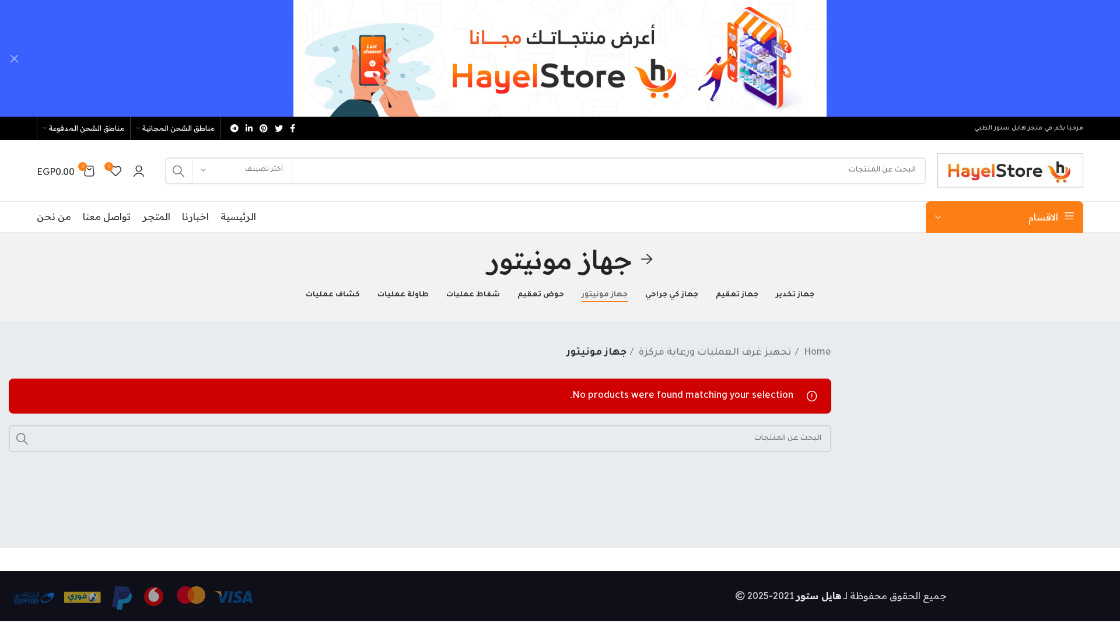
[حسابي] (138, 171)
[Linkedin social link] (249, 128)
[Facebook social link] (292, 128)
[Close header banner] (14, 58)
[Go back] (647, 259)
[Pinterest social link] (263, 128)
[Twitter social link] (278, 128)
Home (816, 353)
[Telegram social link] (234, 128)
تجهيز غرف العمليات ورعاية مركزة (714, 353)
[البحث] (178, 171)
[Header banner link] (577, 58)
